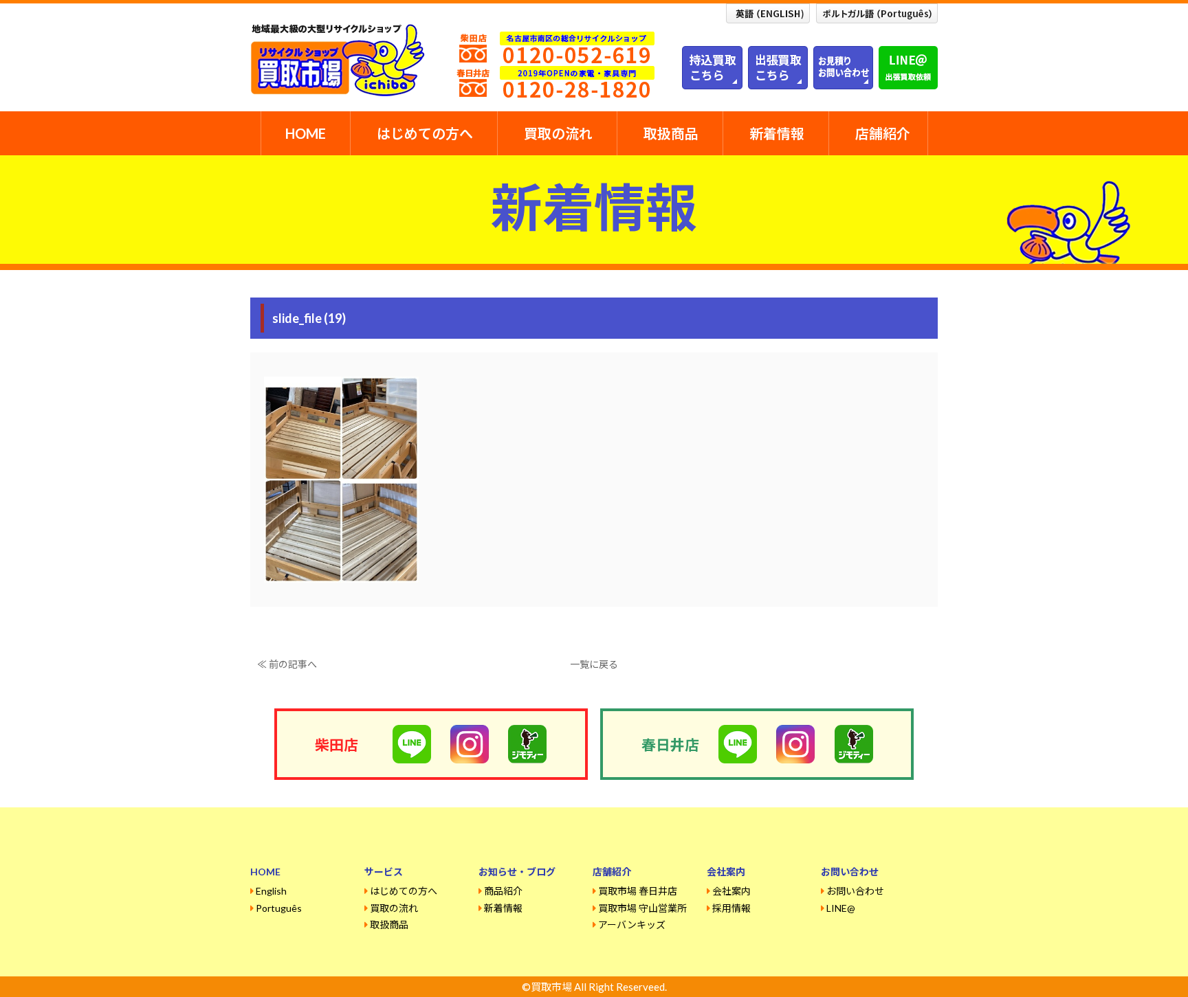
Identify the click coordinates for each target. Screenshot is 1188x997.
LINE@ (840, 908)
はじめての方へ (425, 133)
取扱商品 (671, 133)
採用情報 (731, 908)
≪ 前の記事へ (287, 664)
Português (279, 908)
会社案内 (731, 891)
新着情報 (776, 133)
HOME (305, 133)
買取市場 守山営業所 (642, 908)
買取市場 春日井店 (637, 891)
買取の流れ (558, 133)
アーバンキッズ (632, 924)
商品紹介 (503, 891)
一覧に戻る (594, 664)
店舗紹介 (882, 133)
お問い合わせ (855, 891)
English (271, 891)
